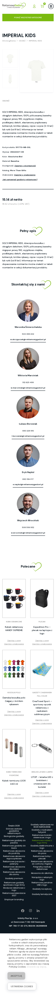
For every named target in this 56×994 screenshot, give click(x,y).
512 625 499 (28, 382)
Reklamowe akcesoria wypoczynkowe (14, 857)
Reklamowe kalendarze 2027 (14, 894)
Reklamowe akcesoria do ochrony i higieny (42, 862)
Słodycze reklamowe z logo (14, 889)
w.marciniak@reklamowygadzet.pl (28, 388)
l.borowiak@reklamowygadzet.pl (28, 436)
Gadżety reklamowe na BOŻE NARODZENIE (42, 825)
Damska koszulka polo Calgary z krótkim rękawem (14, 701)
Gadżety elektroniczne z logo (42, 846)
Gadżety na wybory (42, 889)
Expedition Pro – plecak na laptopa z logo (42, 630)
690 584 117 (28, 479)
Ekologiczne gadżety (14, 836)
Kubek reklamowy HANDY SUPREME (14, 629)
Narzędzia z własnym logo (42, 878)
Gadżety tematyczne (42, 894)
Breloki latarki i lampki (42, 772)
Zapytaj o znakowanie (24, 175)
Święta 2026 (14, 825)
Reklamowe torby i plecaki (42, 857)
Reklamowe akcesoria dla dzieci (14, 867)
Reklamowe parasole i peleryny (14, 862)
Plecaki (42, 622)
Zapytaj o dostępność (25, 166)
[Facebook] (20, 910)
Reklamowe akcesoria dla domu (14, 873)
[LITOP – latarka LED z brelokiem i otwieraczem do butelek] (42, 748)
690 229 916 (28, 431)
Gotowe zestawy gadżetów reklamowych (14, 831)
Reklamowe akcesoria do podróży (14, 852)
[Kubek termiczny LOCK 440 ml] (14, 748)
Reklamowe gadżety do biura (14, 846)
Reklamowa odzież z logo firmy (42, 841)
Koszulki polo (14, 693)
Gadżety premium (14, 878)
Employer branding (14, 899)
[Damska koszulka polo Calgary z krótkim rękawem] (14, 669)
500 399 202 (28, 334)
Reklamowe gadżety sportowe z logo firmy (14, 883)
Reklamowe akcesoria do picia (42, 852)
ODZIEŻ (5, 101)
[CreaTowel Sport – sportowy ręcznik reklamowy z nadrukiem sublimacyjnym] (42, 669)
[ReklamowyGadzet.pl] (14, 6)
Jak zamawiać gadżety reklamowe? (19, 179)
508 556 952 (28, 527)
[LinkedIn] (36, 910)
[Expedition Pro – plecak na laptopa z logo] (42, 598)
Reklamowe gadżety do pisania (14, 841)
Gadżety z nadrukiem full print (42, 831)
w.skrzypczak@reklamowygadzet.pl (28, 339)
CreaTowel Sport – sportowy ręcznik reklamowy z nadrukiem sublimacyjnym (42, 708)
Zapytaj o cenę (14, 640)
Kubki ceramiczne (14, 622)
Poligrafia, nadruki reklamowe (42, 867)
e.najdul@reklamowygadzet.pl (28, 484)
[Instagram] (28, 910)
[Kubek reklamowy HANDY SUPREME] (14, 598)
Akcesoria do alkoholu (42, 873)
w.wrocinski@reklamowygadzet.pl (28, 533)
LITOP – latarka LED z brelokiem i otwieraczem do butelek (42, 782)
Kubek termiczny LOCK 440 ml (14, 782)
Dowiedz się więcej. (37, 966)
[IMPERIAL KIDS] (10, 58)
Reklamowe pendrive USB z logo (42, 883)
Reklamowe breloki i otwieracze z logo (42, 836)
